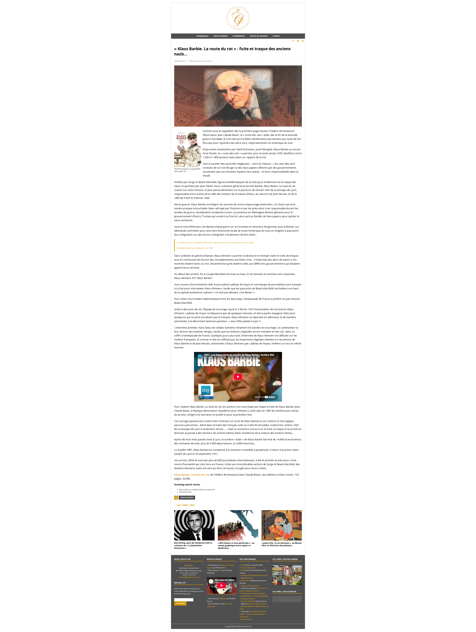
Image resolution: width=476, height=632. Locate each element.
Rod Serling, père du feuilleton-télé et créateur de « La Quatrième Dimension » (193, 545)
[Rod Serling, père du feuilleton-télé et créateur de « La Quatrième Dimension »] (194, 539)
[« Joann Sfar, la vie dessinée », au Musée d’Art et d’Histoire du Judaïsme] (281, 539)
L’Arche (276, 36)
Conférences (239, 36)
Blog (192, 61)
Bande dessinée (186, 498)
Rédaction (181, 61)
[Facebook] (293, 41)
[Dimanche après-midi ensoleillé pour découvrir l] (277, 570)
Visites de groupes (259, 36)
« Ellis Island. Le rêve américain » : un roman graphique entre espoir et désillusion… (236, 546)
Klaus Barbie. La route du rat (191, 474)
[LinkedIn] (303, 41)
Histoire (198, 61)
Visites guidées (220, 36)
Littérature (207, 61)
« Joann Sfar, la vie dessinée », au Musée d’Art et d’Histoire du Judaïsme (281, 544)
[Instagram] (298, 41)
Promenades (202, 36)
